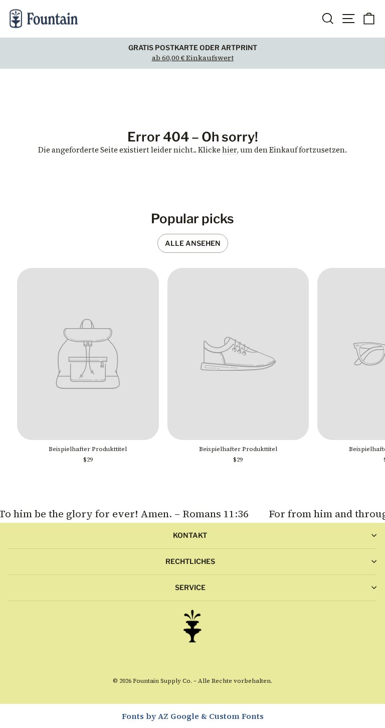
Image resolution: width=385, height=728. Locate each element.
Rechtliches (190, 561)
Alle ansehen (193, 243)
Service (190, 587)
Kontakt (190, 535)
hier (229, 150)
